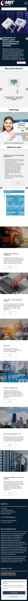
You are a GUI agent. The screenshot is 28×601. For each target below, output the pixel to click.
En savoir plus (21, 62)
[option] (14, 39)
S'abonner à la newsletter (8, 573)
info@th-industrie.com (9, 517)
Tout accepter (14, 592)
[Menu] (25, 3)
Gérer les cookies (14, 596)
